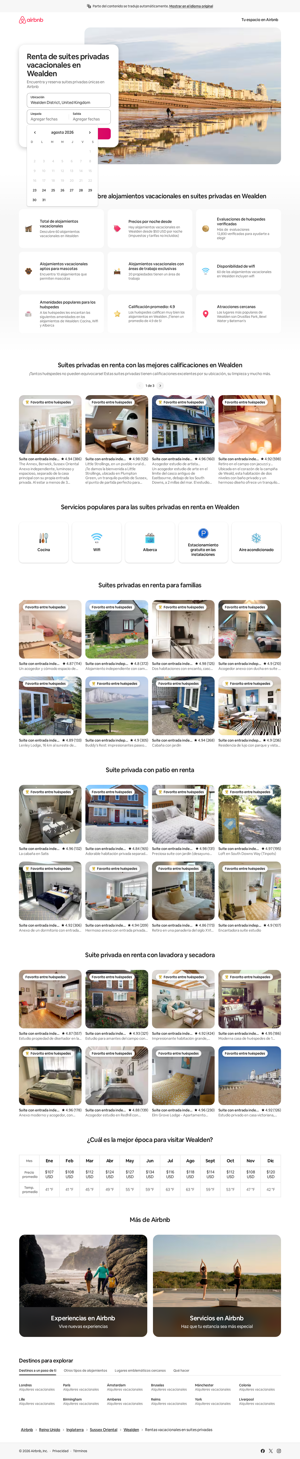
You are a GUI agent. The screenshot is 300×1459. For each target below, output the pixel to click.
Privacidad (60, 1451)
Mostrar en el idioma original (191, 6)
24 (44, 190)
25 (53, 190)
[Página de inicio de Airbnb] (31, 19)
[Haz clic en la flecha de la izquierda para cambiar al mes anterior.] (35, 132)
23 (35, 190)
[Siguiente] (160, 385)
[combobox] (69, 102)
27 (72, 190)
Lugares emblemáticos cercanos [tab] (140, 1370)
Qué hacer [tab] (181, 1370)
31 (44, 200)
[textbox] (48, 119)
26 (62, 190)
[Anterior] (140, 385)
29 (90, 190)
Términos (80, 1451)
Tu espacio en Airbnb (259, 19)
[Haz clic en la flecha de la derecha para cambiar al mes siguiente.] (89, 132)
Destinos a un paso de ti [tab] (37, 1370)
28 (81, 190)
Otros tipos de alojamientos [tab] (85, 1370)
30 (34, 200)
